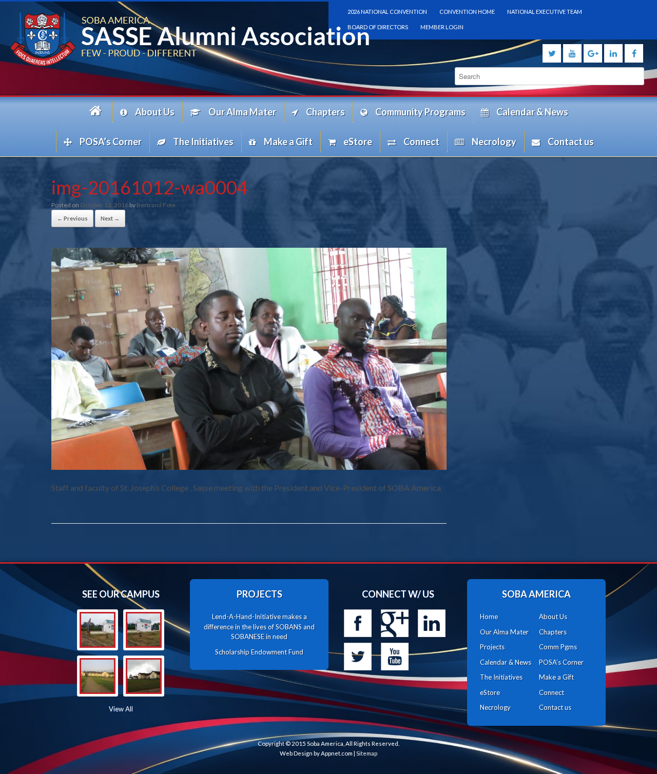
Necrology (494, 141)
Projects (492, 647)
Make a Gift (288, 141)
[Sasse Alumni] (164, 39)
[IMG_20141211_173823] (144, 630)
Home (97, 111)
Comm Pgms (558, 647)
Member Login (441, 27)
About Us (155, 111)
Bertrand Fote (156, 205)
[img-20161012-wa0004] (249, 466)
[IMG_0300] (97, 676)
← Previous (72, 218)
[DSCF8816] (144, 676)
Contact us (571, 141)
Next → (110, 218)
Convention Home (467, 11)
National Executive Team (544, 11)
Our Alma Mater (242, 111)
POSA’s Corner (111, 141)
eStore (357, 141)
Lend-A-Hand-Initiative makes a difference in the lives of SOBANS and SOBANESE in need (259, 626)
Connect (421, 141)
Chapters (325, 111)
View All (121, 709)
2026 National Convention (387, 11)
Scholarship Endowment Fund (259, 652)
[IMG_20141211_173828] (97, 630)
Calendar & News (532, 111)
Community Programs (420, 111)
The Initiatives (203, 141)
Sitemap (366, 753)
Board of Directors (377, 27)
